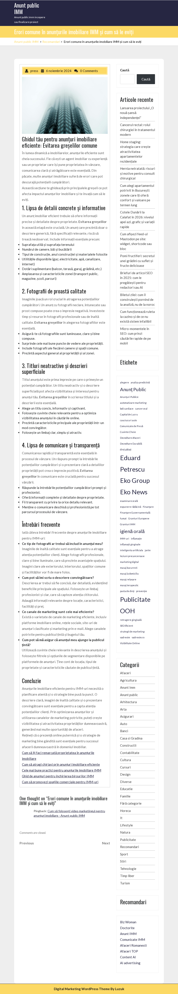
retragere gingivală (131, 619)
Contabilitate (129, 753)
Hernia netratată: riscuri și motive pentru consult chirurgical (137, 173)
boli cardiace (127, 408)
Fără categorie (131, 803)
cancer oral (141, 408)
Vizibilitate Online (130, 643)
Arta (123, 709)
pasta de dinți (127, 591)
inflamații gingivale (130, 544)
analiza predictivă (140, 382)
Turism (125, 883)
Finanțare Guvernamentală (135, 512)
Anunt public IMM (26, 8)
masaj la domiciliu (129, 573)
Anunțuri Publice (129, 396)
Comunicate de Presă (131, 426)
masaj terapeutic (129, 585)
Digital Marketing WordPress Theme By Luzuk (89, 989)
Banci (124, 731)
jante (148, 550)
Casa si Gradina (131, 738)
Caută (124, 70)
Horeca (125, 811)
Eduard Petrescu (132, 463)
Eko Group (135, 480)
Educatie (126, 789)
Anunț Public (133, 389)
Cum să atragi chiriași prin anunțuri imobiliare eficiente (61, 764)
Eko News (133, 492)
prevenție (141, 591)
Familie (125, 796)
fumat (123, 518)
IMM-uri (124, 538)
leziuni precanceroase (132, 556)
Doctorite (127, 928)
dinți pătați (125, 449)
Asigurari (127, 716)
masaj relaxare (128, 579)
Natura (125, 832)
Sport (124, 854)
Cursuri (125, 767)
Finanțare (148, 506)
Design (125, 774)
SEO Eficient (126, 625)
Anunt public (129, 695)
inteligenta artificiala (131, 550)
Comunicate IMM (132, 939)
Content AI (128, 957)
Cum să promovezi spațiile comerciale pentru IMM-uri (60, 782)
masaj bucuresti (128, 567)
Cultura (125, 760)
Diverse (126, 782)
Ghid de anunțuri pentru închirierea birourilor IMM (58, 776)
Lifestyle (126, 825)
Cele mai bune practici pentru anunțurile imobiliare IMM (61, 770)
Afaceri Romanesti (133, 945)
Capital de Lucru (129, 414)
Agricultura (128, 680)
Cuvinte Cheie (128, 432)
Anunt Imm (127, 687)
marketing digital (129, 561)
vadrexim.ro (138, 637)
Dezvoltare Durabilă (131, 443)
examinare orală (129, 500)
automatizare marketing (133, 402)
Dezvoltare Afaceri (130, 437)
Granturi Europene (138, 518)
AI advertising (130, 963)
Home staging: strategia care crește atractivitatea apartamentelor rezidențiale (135, 151)
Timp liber (127, 876)
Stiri (123, 861)
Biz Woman (128, 922)
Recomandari (51, 41)
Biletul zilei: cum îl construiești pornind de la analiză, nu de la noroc (137, 299)
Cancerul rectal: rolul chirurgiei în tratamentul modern (137, 129)
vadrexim (125, 637)
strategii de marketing (132, 631)
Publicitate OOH (135, 605)
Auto (123, 724)
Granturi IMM (127, 524)
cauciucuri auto (128, 420)
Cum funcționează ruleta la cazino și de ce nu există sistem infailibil (137, 316)
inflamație (136, 538)
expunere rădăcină (130, 506)
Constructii (128, 745)
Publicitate (128, 840)
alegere (124, 382)
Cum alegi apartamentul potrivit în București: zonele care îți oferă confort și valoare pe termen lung (137, 195)
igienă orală (132, 531)
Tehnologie (128, 869)
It (121, 818)
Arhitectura (128, 702)
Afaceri (125, 673)
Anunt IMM (128, 934)
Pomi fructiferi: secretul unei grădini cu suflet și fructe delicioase (137, 260)
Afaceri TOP (129, 951)
